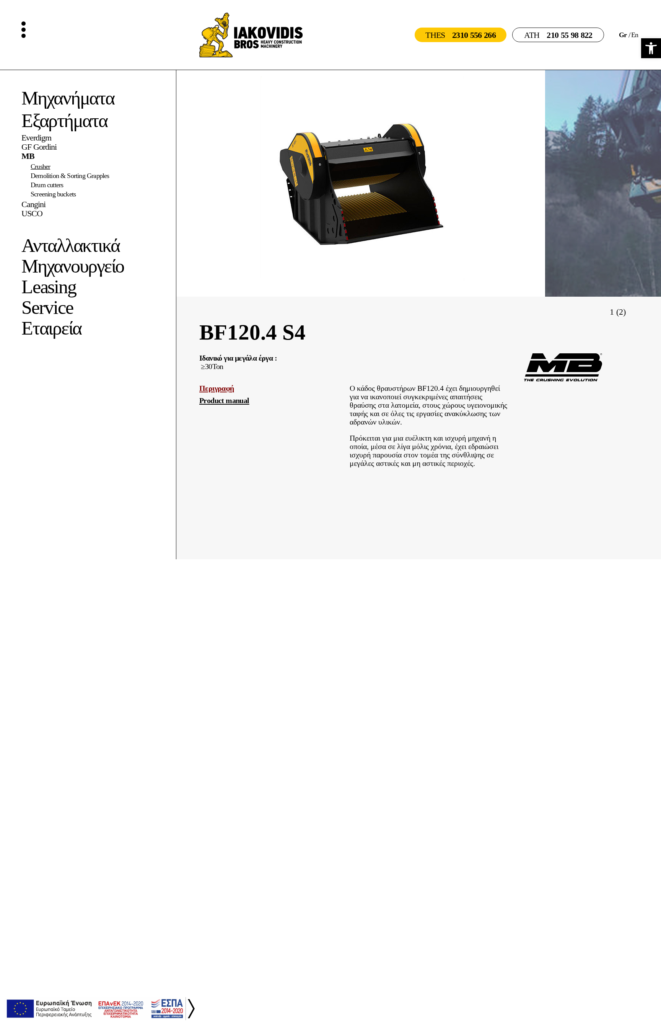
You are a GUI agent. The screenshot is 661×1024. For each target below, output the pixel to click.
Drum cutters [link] (47, 185)
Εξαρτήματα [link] (64, 120)
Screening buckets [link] (53, 194)
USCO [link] (31, 213)
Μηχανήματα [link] (67, 98)
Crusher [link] (40, 166)
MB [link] (27, 156)
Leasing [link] (48, 286)
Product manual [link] (224, 400)
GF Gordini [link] (39, 147)
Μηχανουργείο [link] (72, 266)
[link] (651, 48)
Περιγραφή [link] (216, 388)
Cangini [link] (33, 204)
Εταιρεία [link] (51, 328)
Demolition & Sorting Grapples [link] (70, 176)
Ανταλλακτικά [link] (70, 245)
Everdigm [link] (36, 137)
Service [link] (47, 307)
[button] (633, 311)
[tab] (268, 388)
